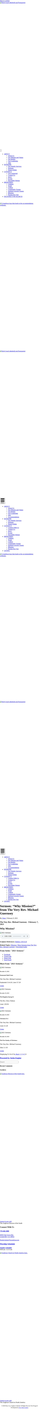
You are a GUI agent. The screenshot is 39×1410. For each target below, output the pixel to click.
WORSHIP (7, 164)
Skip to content (5, 1)
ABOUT (7, 154)
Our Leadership (13, 161)
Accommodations (13, 517)
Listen (2, 986)
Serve (10, 177)
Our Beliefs (11, 159)
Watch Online (12, 170)
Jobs (9, 163)
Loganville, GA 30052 (7, 1237)
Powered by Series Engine (10, 1058)
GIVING (7, 551)
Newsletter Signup (14, 180)
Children (11, 184)
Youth (10, 186)
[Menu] (1, 150)
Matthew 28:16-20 (21, 942)
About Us (11, 156)
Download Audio (21, 947)
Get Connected (13, 173)
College (10, 187)
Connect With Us (13, 527)
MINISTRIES (8, 182)
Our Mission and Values (15, 157)
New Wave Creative (23, 1407)
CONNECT (8, 172)
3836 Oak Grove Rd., (7, 1235)
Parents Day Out (13, 195)
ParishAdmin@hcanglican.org (9, 1240)
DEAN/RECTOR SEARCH (13, 196)
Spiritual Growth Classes (16, 191)
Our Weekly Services (14, 166)
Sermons (11, 168)
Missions (11, 193)
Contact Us (11, 175)
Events (10, 179)
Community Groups (14, 189)
